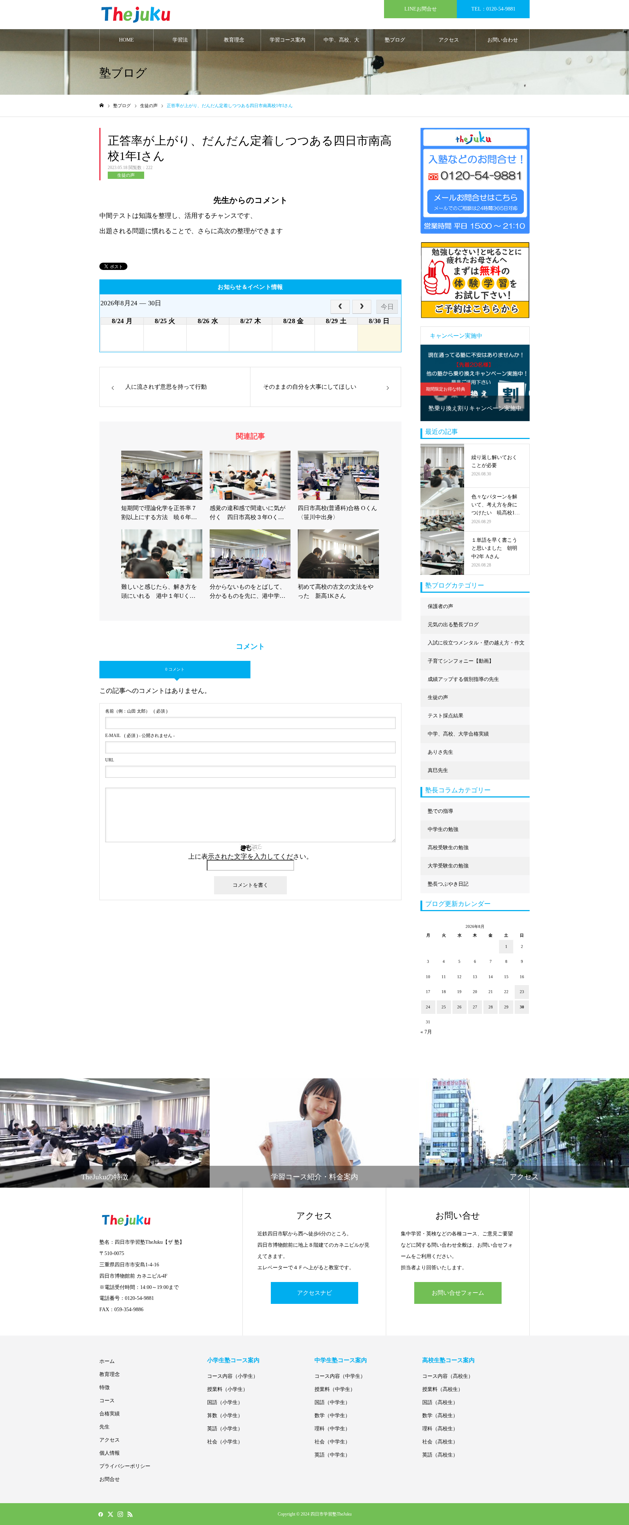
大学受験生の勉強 (448, 866)
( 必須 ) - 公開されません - (140, 735)
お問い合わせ (502, 40)
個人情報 (109, 1453)
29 (506, 1007)
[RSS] (130, 1514)
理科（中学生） (332, 1428)
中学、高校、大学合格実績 (341, 44)
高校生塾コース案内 (448, 1360)
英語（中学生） (332, 1455)
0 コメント (175, 669)
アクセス (449, 40)
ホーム (107, 1361)
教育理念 (234, 40)
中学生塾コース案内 (340, 1360)
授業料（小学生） (227, 1389)
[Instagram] (120, 1514)
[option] (475, 383)
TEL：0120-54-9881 (493, 9)
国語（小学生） (225, 1402)
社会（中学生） (332, 1441)
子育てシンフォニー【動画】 (461, 661)
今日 (387, 306)
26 (459, 1007)
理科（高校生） (440, 1428)
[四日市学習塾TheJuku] (135, 15)
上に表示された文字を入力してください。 (250, 856)
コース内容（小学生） (232, 1376)
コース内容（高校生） (447, 1376)
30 (522, 1007)
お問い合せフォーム (458, 1293)
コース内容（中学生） (339, 1376)
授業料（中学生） (334, 1389)
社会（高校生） (440, 1441)
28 (490, 1007)
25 (444, 1007)
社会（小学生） (225, 1441)
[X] (110, 1514)
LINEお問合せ (420, 9)
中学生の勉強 (443, 829)
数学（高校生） (440, 1415)
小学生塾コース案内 (233, 1360)
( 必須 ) (136, 711)
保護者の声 (440, 606)
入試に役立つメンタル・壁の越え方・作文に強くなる (476, 646)
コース (107, 1400)
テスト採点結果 (445, 715)
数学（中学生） (332, 1415)
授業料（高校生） (442, 1389)
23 (522, 991)
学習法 (180, 40)
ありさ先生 (440, 752)
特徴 (104, 1387)
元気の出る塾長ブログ (453, 624)
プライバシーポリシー (124, 1466)
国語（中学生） (332, 1402)
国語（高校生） (440, 1402)
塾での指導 (440, 811)
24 (428, 1007)
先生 (104, 1427)
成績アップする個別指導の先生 (463, 679)
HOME (126, 40)
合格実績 (109, 1413)
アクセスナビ (314, 1293)
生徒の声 (126, 175)
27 (475, 1007)
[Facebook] (100, 1514)
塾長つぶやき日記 (448, 884)
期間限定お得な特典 (445, 389)
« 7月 (426, 1032)
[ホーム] (101, 105)
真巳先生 (438, 770)
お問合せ (109, 1479)
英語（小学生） (225, 1428)
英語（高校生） (440, 1455)
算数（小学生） (225, 1415)
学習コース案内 (287, 40)
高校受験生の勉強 (448, 847)
